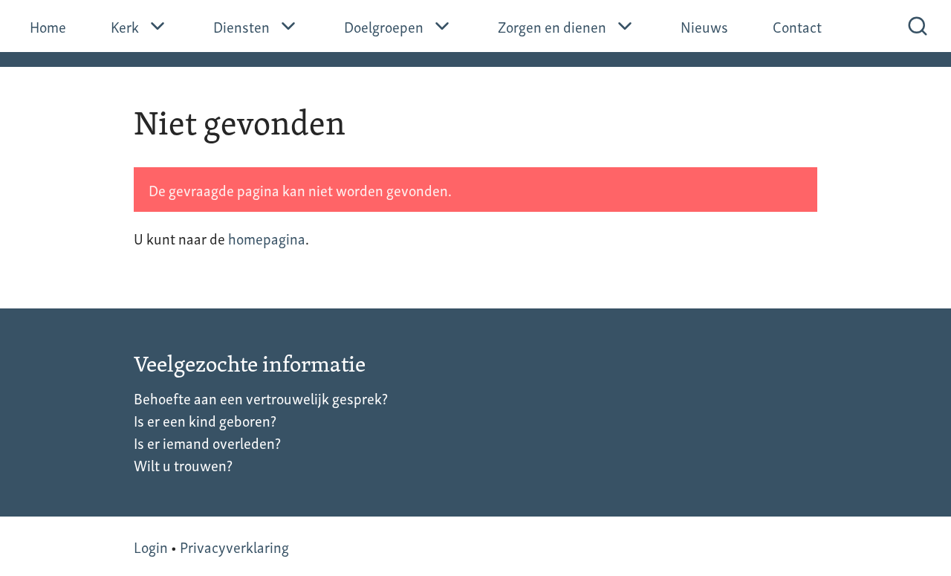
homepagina (266, 238)
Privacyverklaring (234, 546)
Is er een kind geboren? (205, 420)
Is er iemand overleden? (207, 442)
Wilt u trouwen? (183, 464)
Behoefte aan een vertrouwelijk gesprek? (261, 398)
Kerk (125, 26)
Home (48, 26)
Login (151, 546)
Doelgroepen (383, 26)
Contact (797, 26)
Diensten (241, 26)
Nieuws (704, 26)
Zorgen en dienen (552, 26)
